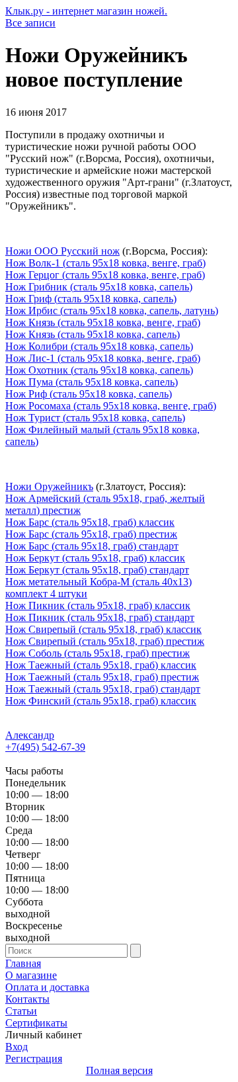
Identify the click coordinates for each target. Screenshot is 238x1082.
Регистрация (33, 1058)
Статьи (21, 1011)
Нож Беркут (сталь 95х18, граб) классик (95, 557)
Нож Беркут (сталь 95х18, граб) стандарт (97, 569)
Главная (23, 963)
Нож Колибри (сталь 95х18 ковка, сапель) (99, 346)
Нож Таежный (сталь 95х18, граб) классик (100, 665)
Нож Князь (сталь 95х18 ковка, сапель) (92, 334)
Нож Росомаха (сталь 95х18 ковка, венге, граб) (110, 405)
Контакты (27, 999)
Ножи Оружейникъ (49, 486)
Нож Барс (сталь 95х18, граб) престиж (91, 534)
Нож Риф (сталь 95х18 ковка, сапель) (88, 393)
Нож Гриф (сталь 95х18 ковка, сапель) (91, 298)
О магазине (31, 975)
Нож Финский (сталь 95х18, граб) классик (100, 700)
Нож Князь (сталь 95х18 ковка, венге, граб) (102, 322)
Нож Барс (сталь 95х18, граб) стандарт (91, 546)
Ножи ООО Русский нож (62, 251)
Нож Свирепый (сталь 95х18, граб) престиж (104, 641)
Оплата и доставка (47, 987)
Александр (29, 735)
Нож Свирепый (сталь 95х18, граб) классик (103, 629)
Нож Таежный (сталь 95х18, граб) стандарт (102, 688)
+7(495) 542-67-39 (45, 747)
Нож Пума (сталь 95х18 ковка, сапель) (91, 382)
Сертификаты (36, 1022)
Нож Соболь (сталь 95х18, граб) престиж (97, 653)
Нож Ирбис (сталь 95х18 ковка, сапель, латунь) (111, 310)
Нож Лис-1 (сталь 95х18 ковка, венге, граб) (102, 358)
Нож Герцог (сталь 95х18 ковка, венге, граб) (105, 274)
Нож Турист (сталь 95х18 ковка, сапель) (95, 417)
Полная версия (119, 1070)
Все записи (30, 22)
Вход (16, 1046)
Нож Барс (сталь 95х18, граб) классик (90, 522)
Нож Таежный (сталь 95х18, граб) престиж (102, 677)
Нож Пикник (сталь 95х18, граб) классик (97, 605)
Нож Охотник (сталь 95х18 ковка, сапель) (99, 370)
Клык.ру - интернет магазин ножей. (86, 11)
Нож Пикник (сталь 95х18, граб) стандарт (99, 617)
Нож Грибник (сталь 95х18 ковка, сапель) (98, 286)
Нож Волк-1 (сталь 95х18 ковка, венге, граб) (105, 263)
